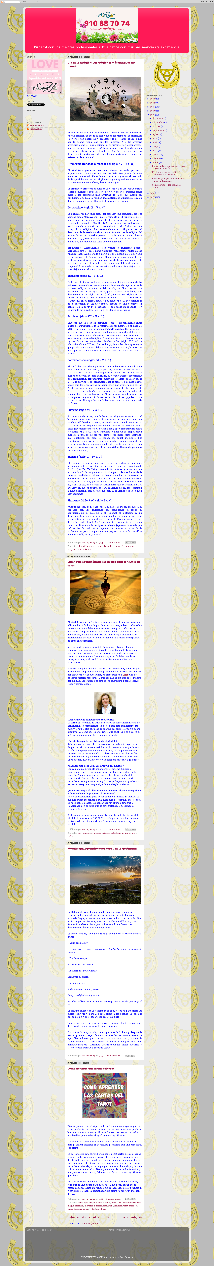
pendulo (126, 833)
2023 (152, 98)
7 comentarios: (113, 542)
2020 (152, 110)
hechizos (116, 1202)
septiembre (159, 130)
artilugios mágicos (100, 833)
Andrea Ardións (37, 126)
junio (156, 142)
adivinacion (84, 833)
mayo (156, 146)
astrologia (116, 833)
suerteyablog (36, 129)
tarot (79, 549)
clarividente (104, 1202)
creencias (97, 546)
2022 (152, 102)
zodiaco (71, 836)
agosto (156, 134)
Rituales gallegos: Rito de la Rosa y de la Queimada (102, 848)
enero (156, 162)
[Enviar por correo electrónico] (126, 542)
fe (123, 546)
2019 (152, 114)
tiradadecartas (75, 1209)
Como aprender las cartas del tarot (91, 1068)
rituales (118, 1205)
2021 (152, 106)
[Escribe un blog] (129, 542)
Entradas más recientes (83, 1217)
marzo (156, 154)
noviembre (158, 122)
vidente (93, 1209)
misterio (88, 1205)
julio (155, 138)
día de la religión (112, 546)
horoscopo (130, 546)
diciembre (158, 118)
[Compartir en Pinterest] (135, 542)
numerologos (100, 1205)
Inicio (108, 1217)
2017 (152, 197)
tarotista (133, 1205)
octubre (157, 126)
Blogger (129, 1257)
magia (71, 1205)
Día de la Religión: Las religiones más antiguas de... (168, 167)
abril (155, 150)
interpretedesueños (131, 1202)
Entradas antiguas (130, 1217)
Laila (125, 675)
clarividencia (85, 546)
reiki (110, 1205)
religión (72, 549)
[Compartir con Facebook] (133, 542)
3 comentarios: (113, 1199)
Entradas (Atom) (89, 1223)
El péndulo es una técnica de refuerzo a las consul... (166, 173)
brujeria (93, 1202)
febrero (156, 158)
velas (85, 1209)
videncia (86, 549)
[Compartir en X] (131, 542)
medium (79, 1205)
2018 (152, 193)
